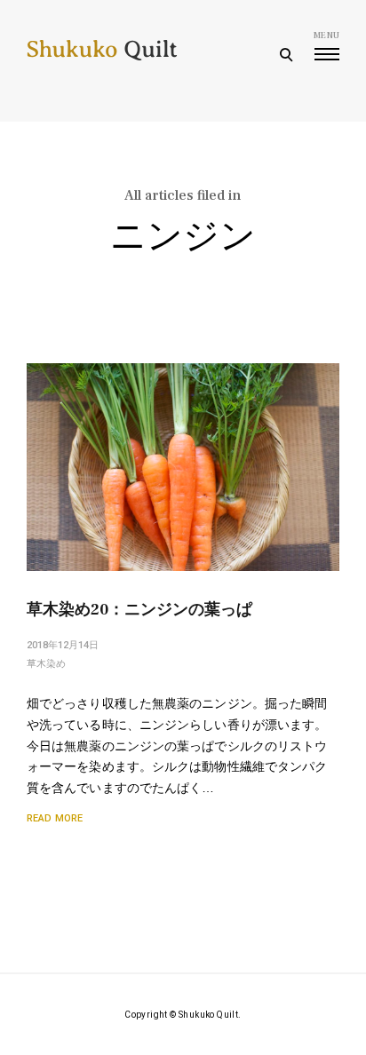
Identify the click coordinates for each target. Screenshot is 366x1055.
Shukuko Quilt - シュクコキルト (102, 62)
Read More (55, 818)
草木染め (46, 664)
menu (326, 35)
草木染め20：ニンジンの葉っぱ (139, 609)
